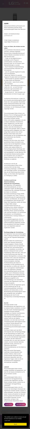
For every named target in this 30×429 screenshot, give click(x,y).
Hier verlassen (20, 404)
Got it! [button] (15, 424)
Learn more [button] (7, 420)
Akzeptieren (8, 404)
